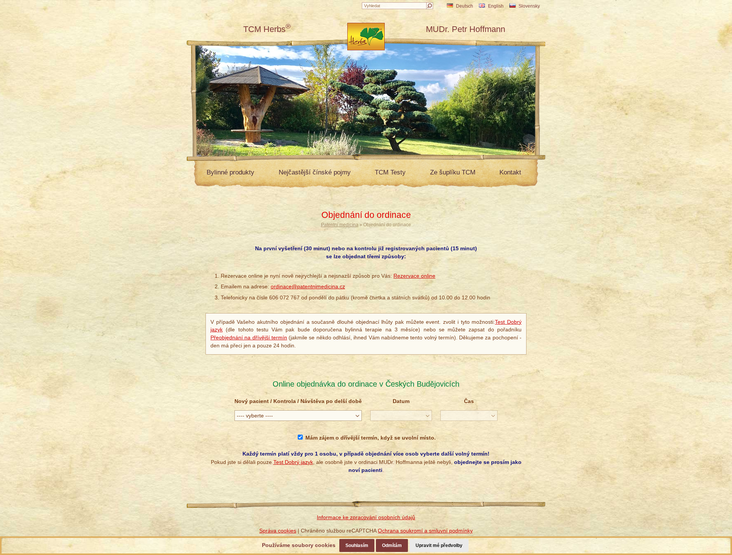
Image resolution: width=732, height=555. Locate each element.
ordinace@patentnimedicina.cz (308, 286)
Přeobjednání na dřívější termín (248, 337)
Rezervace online (414, 276)
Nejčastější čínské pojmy (315, 172)
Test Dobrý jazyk (293, 462)
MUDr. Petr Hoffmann (465, 29)
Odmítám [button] (392, 545)
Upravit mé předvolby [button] (439, 545)
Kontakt (510, 172)
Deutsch (464, 6)
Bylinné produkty (230, 172)
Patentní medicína (339, 224)
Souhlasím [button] (356, 545)
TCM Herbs (267, 29)
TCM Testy (390, 172)
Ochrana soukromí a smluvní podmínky (425, 531)
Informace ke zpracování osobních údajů (366, 517)
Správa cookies (277, 531)
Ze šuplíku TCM (452, 172)
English (496, 6)
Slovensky (529, 6)
